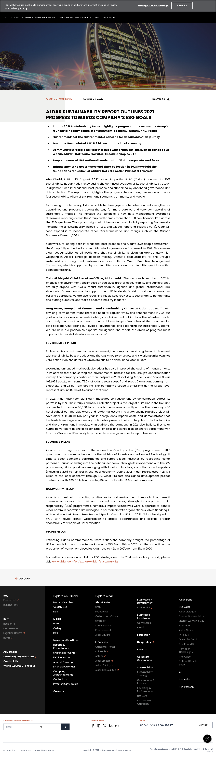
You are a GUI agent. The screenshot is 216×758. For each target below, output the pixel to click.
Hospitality (144, 642)
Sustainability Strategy (145, 674)
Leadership (101, 611)
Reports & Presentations (61, 646)
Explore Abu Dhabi (65, 596)
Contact (203, 725)
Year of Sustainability (191, 616)
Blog (55, 632)
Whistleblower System (44, 750)
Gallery (57, 628)
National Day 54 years (188, 663)
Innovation (185, 679)
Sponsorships (103, 625)
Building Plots (11, 605)
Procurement (103, 630)
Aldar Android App (105, 670)
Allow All (182, 5)
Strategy (100, 621)
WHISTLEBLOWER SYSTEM (19, 665)
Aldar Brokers (102, 660)
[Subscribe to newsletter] (65, 727)
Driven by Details (189, 639)
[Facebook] (92, 726)
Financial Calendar (64, 666)
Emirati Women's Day (191, 621)
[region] (108, 6)
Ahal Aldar (185, 625)
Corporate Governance (144, 658)
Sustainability (145, 667)
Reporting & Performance (145, 689)
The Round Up (187, 644)
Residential (9, 600)
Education (143, 635)
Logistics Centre (12, 633)
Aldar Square (102, 635)
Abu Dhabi (10, 652)
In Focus (184, 635)
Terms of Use (25, 750)
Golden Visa (60, 607)
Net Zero (142, 696)
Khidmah (100, 651)
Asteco (99, 656)
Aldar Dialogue (187, 611)
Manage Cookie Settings (153, 5)
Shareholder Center (64, 653)
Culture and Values (106, 616)
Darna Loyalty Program (18, 656)
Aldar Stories (186, 630)
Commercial (10, 628)
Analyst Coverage (63, 662)
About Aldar (103, 602)
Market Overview (63, 602)
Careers (58, 691)
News (17, 17)
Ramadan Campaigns (186, 650)
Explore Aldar (104, 596)
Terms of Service (209, 750)
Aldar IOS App (103, 665)
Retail (6, 637)
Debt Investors (61, 657)
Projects (142, 649)
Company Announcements (63, 673)
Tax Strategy (186, 686)
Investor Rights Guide (65, 684)
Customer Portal (105, 646)
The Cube (185, 656)
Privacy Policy (9, 750)
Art (180, 672)
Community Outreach (144, 702)
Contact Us (10, 661)
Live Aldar (184, 607)
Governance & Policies (145, 682)
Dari (55, 611)
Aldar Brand (185, 599)
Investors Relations (65, 640)
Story (98, 607)
